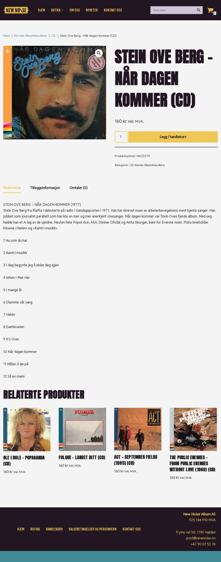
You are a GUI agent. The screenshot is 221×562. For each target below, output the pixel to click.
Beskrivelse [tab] (12, 188)
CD (53, 36)
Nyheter (92, 10)
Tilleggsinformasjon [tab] (45, 188)
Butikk (35, 529)
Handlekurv (54, 529)
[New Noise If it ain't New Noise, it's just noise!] (16, 10)
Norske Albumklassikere (30, 36)
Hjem (41, 10)
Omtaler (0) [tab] (78, 188)
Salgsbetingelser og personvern (93, 529)
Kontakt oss (113, 10)
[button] (62, 10)
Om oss (74, 10)
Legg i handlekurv (173, 137)
